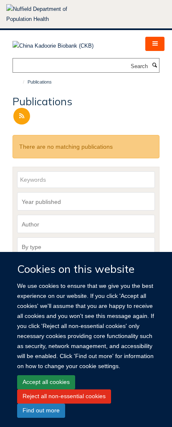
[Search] (154, 65)
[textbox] (88, 202)
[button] (154, 44)
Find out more (41, 410)
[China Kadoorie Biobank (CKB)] (53, 43)
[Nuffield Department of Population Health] (48, 14)
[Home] (20, 81)
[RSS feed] (21, 116)
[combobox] (86, 201)
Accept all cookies (46, 382)
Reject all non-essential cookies (64, 396)
